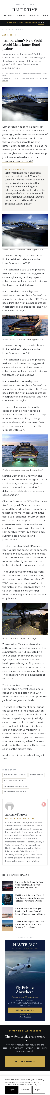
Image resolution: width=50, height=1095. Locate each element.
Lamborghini (9, 126)
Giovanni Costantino (15, 775)
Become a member (25, 1061)
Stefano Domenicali (14, 780)
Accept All (11, 1090)
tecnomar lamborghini (16, 786)
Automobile (18, 29)
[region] (25, 1094)
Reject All (38, 1090)
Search (31, 4)
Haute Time (6, 29)
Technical (34, 16)
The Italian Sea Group (15, 792)
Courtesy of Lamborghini (27, 638)
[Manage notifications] (44, 804)
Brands (21, 16)
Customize (25, 1090)
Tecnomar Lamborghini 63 (17, 161)
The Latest (8, 16)
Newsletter (21, 4)
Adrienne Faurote (12, 73)
